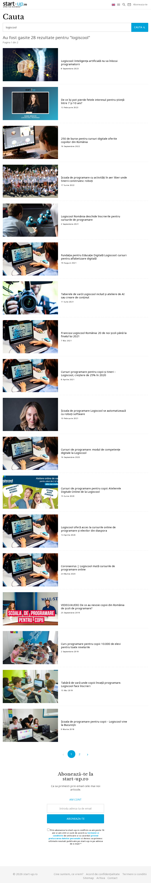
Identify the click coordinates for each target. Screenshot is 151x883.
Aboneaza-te (76, 818)
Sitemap (88, 878)
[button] (119, 4)
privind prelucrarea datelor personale (73, 837)
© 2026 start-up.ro (25, 874)
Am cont (75, 799)
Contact (112, 878)
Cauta (138, 27)
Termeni (134, 874)
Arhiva (100, 878)
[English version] (114, 4)
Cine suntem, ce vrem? (68, 874)
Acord (103, 874)
